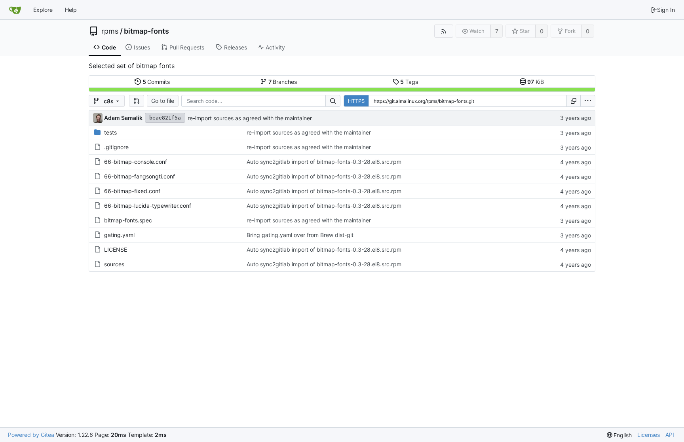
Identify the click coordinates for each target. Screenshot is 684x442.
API (669, 434)
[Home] (15, 10)
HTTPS (356, 101)
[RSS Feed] (443, 31)
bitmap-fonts (146, 31)
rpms (109, 31)
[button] (136, 101)
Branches (282, 81)
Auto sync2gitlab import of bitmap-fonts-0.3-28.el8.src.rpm (324, 161)
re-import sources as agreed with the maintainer (250, 118)
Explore (43, 9)
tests (110, 132)
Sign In (666, 9)
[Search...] (332, 101)
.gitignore (116, 147)
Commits (156, 81)
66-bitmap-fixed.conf (132, 191)
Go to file (162, 100)
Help (71, 9)
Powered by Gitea (31, 434)
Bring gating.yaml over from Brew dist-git (300, 234)
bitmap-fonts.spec (128, 220)
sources (114, 264)
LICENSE (115, 249)
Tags (409, 81)
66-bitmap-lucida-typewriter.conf (147, 205)
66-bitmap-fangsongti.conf (139, 176)
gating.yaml (119, 234)
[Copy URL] (573, 101)
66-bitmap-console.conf (135, 161)
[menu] (587, 101)
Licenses (648, 434)
